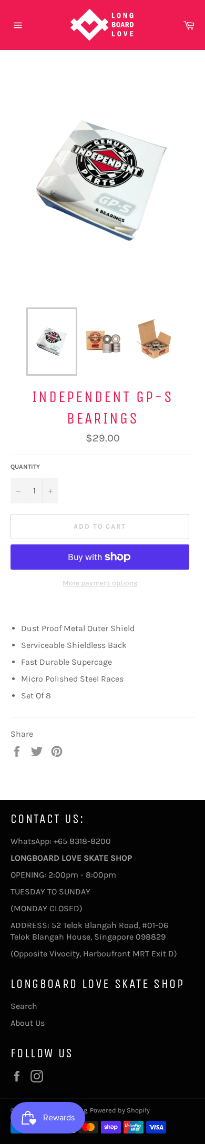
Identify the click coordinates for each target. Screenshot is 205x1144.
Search (24, 1006)
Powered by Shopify (120, 1110)
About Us (28, 1023)
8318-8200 (90, 841)
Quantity (25, 466)
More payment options (100, 583)
